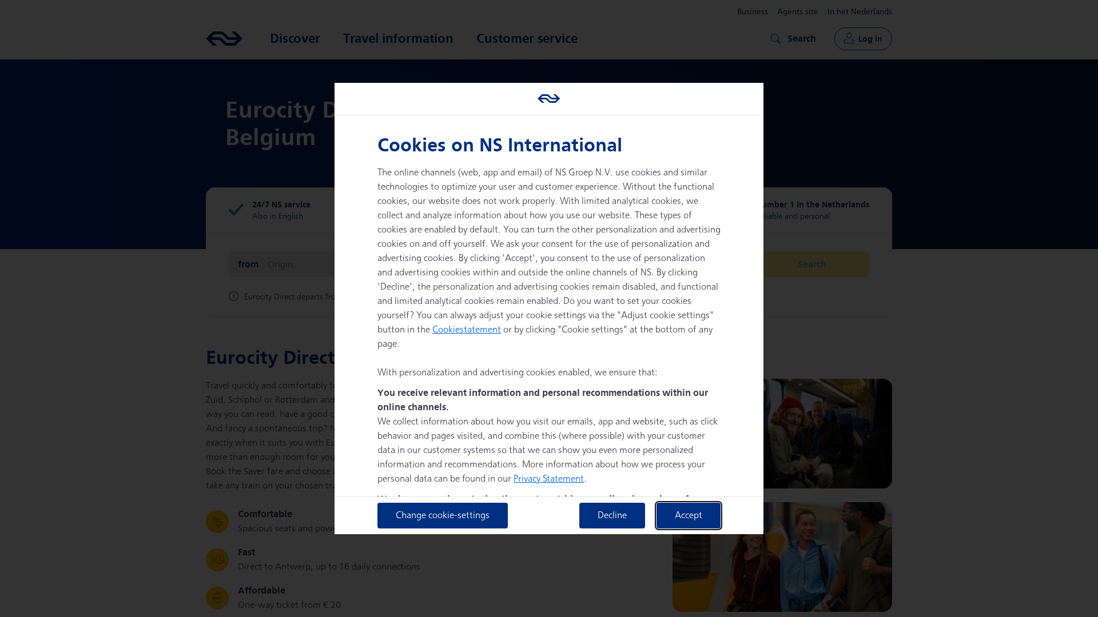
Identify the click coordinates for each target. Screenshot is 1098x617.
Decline (612, 515)
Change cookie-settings (443, 515)
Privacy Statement (549, 479)
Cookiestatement (466, 330)
